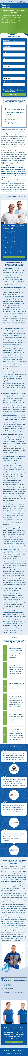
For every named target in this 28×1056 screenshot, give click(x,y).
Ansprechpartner (7, 46)
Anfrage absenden (14, 94)
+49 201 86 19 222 (13, 119)
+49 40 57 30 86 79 (8, 1)
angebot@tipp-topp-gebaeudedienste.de (21, 2)
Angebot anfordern (14, 257)
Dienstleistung (6, 64)
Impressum (10, 1053)
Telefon (4, 52)
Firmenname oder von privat (9, 40)
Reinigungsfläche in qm (8, 70)
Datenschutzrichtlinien (10, 91)
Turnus (4, 75)
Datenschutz (18, 1053)
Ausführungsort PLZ (7, 81)
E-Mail (4, 58)
